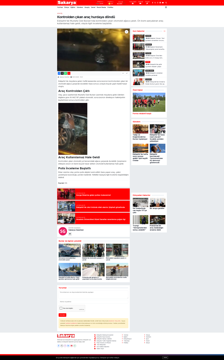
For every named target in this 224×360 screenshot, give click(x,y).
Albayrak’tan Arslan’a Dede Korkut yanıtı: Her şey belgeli (155, 83)
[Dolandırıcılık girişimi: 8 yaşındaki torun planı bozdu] (93, 269)
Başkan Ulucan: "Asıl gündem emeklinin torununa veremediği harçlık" (155, 40)
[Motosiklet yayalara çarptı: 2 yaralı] (117, 250)
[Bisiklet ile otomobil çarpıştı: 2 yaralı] (93, 250)
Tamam (165, 357)
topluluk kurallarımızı (71, 323)
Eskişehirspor (128, 339)
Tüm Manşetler (101, 344)
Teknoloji (126, 341)
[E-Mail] (70, 234)
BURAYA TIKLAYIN (115, 321)
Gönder (62, 315)
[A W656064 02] (72, 128)
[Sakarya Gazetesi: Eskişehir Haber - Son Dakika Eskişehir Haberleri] (66, 2)
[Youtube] (71, 345)
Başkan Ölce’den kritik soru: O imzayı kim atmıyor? (153, 57)
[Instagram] (65, 345)
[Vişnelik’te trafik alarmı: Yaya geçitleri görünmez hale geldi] (70, 269)
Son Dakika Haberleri (103, 346)
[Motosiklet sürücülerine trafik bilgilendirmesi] (117, 269)
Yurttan (60, 7)
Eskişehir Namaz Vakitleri (104, 339)
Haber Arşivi (100, 348)
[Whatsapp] (74, 345)
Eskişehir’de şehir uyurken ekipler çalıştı (153, 65)
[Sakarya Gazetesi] (63, 231)
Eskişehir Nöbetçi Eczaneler (105, 335)
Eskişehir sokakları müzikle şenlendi (154, 74)
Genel (93, 7)
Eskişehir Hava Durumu (103, 337)
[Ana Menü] (166, 7)
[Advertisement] (149, 179)
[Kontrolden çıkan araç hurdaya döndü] (93, 50)
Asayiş (87, 7)
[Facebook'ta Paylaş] (59, 73)
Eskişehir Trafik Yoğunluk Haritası (106, 341)
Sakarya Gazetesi (65, 77)
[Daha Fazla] (68, 73)
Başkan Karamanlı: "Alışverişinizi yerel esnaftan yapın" (155, 48)
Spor (147, 339)
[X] (61, 345)
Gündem (80, 7)
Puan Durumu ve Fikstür (104, 342)
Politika (110, 7)
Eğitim (73, 7)
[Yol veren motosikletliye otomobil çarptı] (70, 250)
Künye (148, 342)
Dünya (66, 7)
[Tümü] (164, 31)
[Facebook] (58, 345)
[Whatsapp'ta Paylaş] (65, 73)
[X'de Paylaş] (62, 73)
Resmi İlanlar (101, 7)
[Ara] (166, 3)
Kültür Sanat (149, 70)
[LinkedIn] (68, 345)
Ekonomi (148, 44)
